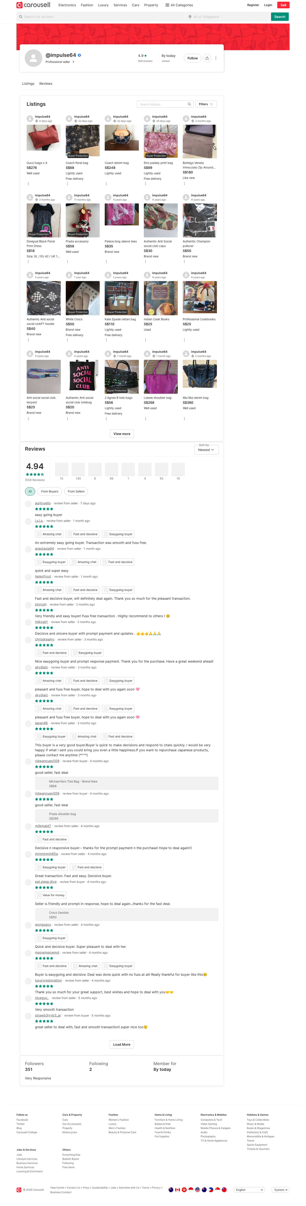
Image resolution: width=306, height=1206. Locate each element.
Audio (204, 1132)
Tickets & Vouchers (258, 1148)
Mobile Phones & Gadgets (216, 1128)
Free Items (68, 1167)
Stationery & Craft (257, 1132)
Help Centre (57, 1187)
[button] (63, 61)
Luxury (113, 1123)
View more (121, 434)
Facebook (22, 1119)
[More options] (216, 58)
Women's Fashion (119, 1119)
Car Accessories (71, 1123)
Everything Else (71, 1154)
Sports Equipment (257, 1144)
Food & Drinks (163, 1132)
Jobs (19, 1154)
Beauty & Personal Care (122, 1132)
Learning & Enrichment (29, 1171)
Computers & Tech (211, 1119)
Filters (203, 104)
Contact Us (73, 1187)
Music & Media (255, 1123)
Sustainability (100, 1187)
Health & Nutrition (165, 1128)
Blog (19, 1128)
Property (67, 1128)
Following (68, 1163)
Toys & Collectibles (258, 1119)
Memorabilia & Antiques (260, 1136)
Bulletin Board (70, 1158)
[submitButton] (280, 16)
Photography (208, 1136)
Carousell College (26, 1132)
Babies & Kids (162, 1123)
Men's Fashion (117, 1128)
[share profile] (207, 58)
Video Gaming (209, 1123)
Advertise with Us (129, 1187)
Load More (121, 1044)
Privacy (156, 1187)
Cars (65, 1119)
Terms (145, 1187)
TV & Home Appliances (214, 1140)
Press (86, 1187)
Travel (250, 1140)
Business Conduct (60, 1192)
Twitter (20, 1123)
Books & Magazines (258, 1128)
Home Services (25, 1167)
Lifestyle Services (26, 1158)
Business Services (27, 1163)
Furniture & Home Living (169, 1119)
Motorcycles (69, 1132)
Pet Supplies (162, 1136)
